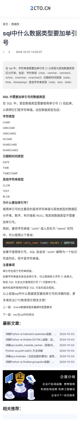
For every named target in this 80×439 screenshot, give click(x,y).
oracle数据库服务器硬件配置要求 (32, 307)
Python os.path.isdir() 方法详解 (24, 350)
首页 (5, 24)
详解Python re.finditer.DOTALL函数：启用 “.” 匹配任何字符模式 (43, 339)
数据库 (15, 24)
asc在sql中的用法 (23, 314)
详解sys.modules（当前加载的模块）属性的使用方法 (37, 356)
